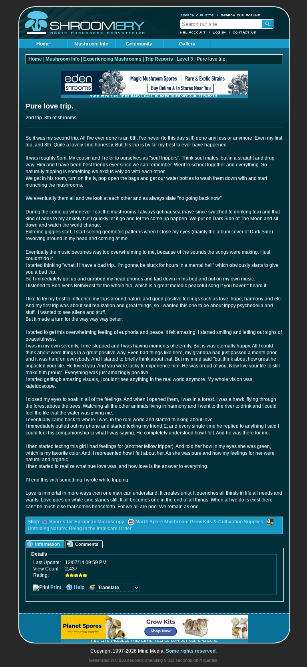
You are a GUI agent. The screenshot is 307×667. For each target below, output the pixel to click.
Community (139, 44)
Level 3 (185, 59)
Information (47, 544)
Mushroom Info (91, 44)
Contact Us (244, 32)
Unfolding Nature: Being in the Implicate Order (80, 528)
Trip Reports (159, 59)
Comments (86, 544)
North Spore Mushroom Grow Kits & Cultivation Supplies (199, 522)
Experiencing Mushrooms (112, 59)
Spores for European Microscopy (86, 522)
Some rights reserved (190, 651)
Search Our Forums (240, 15)
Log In (219, 32)
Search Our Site (197, 15)
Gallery (187, 44)
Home (43, 44)
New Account (193, 32)
